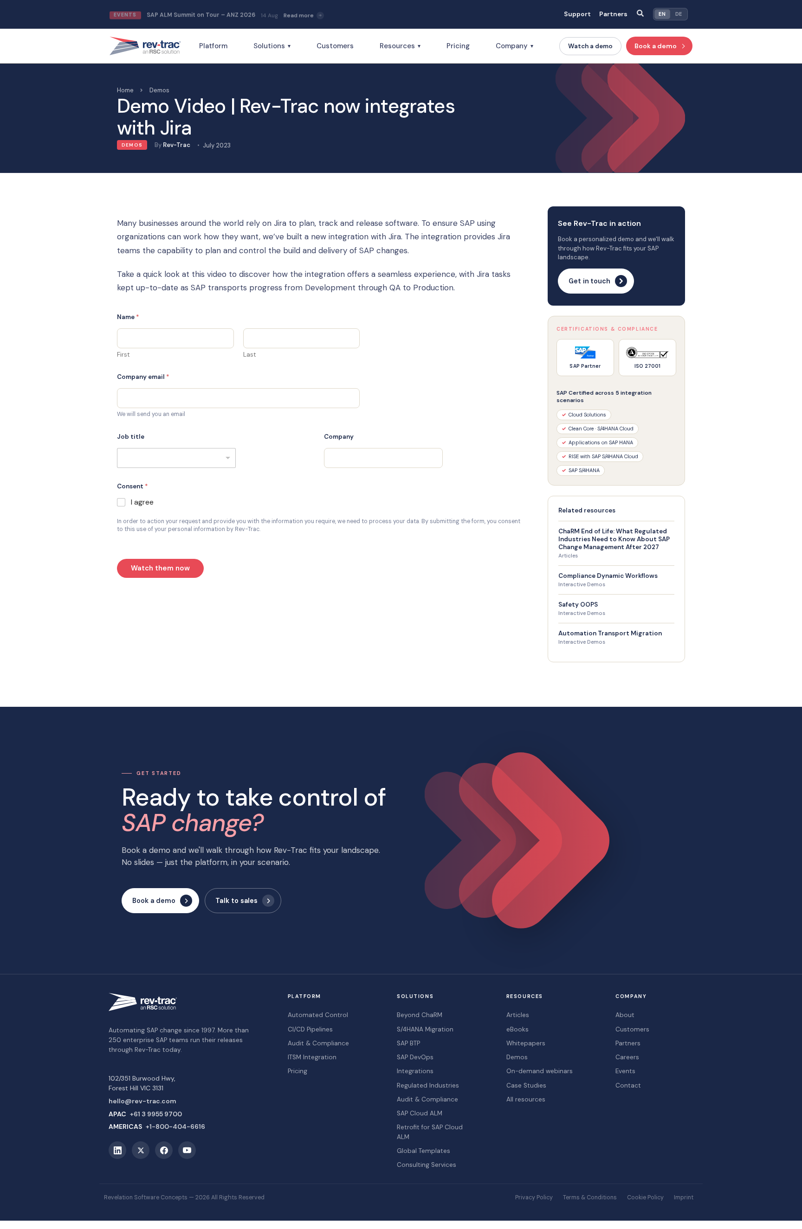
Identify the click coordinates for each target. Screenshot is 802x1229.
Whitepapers (525, 1043)
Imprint (683, 1197)
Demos (159, 90)
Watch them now (160, 568)
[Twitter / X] (140, 1150)
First (123, 354)
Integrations (415, 1071)
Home (125, 90)
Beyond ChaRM (419, 1015)
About (624, 1015)
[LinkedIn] (117, 1150)
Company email (143, 377)
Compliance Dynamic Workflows (608, 576)
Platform (213, 46)
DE (678, 14)
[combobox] (176, 458)
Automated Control (318, 1015)
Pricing (458, 46)
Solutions (272, 46)
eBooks (517, 1029)
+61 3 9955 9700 (156, 1114)
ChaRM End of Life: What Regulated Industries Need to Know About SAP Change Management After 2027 (614, 539)
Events (625, 1071)
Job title (130, 437)
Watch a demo (590, 46)
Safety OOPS (578, 604)
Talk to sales (236, 900)
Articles (568, 555)
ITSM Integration (312, 1057)
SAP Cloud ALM (419, 1113)
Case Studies (526, 1085)
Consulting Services (426, 1165)
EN (662, 14)
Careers (627, 1057)
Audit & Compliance (318, 1043)
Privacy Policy (534, 1197)
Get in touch (589, 281)
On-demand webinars (539, 1071)
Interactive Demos (581, 584)
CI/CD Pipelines (310, 1029)
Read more (299, 14)
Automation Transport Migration (610, 633)
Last (249, 354)
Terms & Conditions (590, 1197)
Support (577, 14)
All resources (525, 1099)
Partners (613, 14)
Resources (400, 46)
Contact (628, 1085)
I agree (142, 502)
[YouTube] (187, 1150)
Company (514, 46)
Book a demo (655, 46)
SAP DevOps (415, 1057)
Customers (335, 46)
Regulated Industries (428, 1085)
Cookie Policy (645, 1197)
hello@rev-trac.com (142, 1101)
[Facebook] (164, 1150)
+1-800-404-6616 (175, 1126)
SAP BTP (408, 1043)
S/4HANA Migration (425, 1029)
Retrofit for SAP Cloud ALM (430, 1131)
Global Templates (423, 1151)
